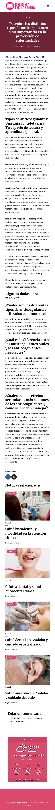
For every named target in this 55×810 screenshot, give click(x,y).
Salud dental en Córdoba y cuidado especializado (26, 642)
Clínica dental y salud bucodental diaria (23, 589)
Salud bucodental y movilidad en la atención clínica (25, 533)
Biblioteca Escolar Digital (17, 802)
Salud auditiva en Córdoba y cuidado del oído (26, 695)
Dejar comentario (34, 47)
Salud (27, 17)
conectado (33, 718)
